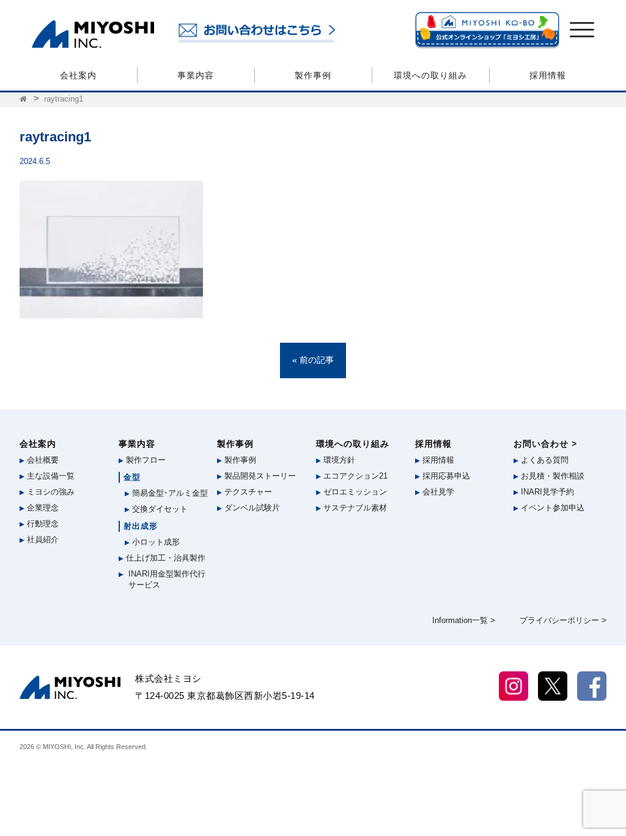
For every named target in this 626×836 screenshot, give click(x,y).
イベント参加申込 (551, 507)
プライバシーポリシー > (563, 620)
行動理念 (41, 523)
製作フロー (144, 460)
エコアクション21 (354, 475)
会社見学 (437, 491)
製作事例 (313, 75)
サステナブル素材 (354, 507)
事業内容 (195, 75)
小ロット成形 (155, 542)
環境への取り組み (430, 75)
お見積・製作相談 (551, 475)
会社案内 (78, 75)
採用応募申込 (445, 475)
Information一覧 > (463, 620)
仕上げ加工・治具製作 (164, 557)
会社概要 (41, 460)
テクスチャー (247, 491)
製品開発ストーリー (259, 475)
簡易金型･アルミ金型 (169, 493)
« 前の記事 (313, 360)
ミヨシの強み (49, 491)
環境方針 (338, 460)
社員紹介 (41, 539)
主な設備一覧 (49, 475)
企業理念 (41, 507)
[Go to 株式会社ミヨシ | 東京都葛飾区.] (24, 99)
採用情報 (547, 75)
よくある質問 (543, 460)
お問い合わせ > (545, 444)
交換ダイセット (159, 508)
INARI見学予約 (546, 491)
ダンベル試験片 (251, 507)
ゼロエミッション (354, 491)
